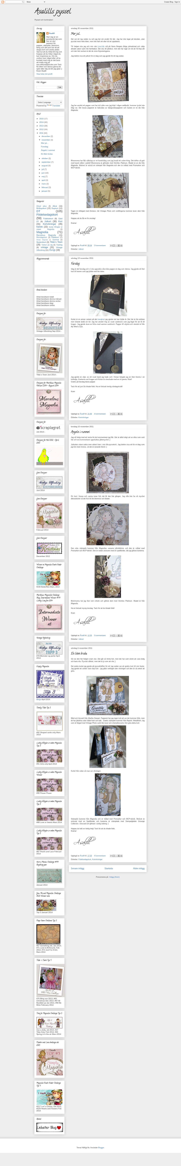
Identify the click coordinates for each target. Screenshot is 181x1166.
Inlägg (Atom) (114, 877)
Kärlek (39, 227)
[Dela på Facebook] (119, 245)
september (46, 162)
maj (43, 176)
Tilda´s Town (56, 242)
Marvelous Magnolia (46, 235)
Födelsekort (48, 218)
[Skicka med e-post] (111, 245)
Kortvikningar (83, 417)
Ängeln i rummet (80, 432)
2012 (41, 129)
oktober (45, 158)
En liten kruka (79, 654)
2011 (41, 133)
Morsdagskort (41, 237)
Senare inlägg (77, 868)
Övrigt (52, 250)
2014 (41, 122)
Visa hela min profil (44, 74)
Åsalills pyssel (52, 12)
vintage (44, 247)
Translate (56, 106)
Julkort (81, 249)
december (46, 136)
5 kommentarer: (100, 635)
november (46, 140)
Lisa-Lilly (101, 46)
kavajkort (101, 319)
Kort (60, 221)
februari (45, 187)
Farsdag (75, 264)
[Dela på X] (116, 245)
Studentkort (41, 242)
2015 (41, 119)
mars (44, 184)
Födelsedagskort (84, 859)
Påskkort (55, 237)
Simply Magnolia (42, 240)
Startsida (109, 868)
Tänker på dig (47, 245)
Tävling (59, 245)
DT (38, 211)
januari (45, 191)
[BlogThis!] (113, 245)
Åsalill (52, 33)
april (44, 180)
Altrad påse (41, 206)
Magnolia (42, 232)
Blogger (101, 1148)
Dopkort (55, 208)
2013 (41, 126)
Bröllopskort (41, 208)
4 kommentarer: (100, 414)
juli (43, 169)
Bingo (39, 699)
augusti (45, 166)
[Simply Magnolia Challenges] (50, 697)
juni (43, 173)
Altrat (55, 206)
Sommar (55, 240)
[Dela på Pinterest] (121, 245)
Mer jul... (76, 34)
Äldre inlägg (139, 868)
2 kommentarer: (100, 245)
